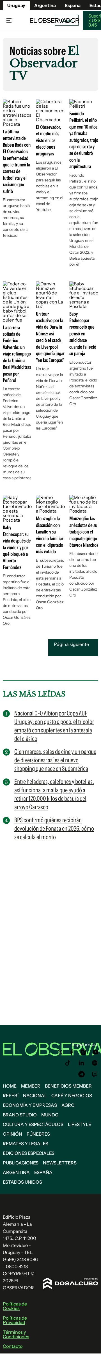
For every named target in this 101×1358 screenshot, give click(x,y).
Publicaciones (20, 1163)
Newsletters (60, 1163)
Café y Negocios (71, 1095)
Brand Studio (20, 1115)
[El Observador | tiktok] (68, 1063)
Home (10, 1086)
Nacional (35, 1095)
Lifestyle (79, 1124)
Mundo (50, 1115)
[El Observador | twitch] (94, 1074)
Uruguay (16, 5)
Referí (11, 1095)
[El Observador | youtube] (95, 1052)
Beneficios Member (68, 1086)
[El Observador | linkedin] (81, 1063)
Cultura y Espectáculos (33, 1124)
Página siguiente (71, 644)
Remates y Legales (25, 1143)
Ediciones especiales (28, 1153)
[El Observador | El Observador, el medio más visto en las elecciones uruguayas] (50, 119)
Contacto (12, 1346)
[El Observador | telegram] (81, 1074)
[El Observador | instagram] (83, 1052)
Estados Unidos (22, 1182)
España (43, 1172)
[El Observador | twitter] (60, 1052)
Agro (68, 1105)
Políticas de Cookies (15, 1306)
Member (30, 1086)
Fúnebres (38, 1134)
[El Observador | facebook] (71, 1052)
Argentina (16, 1172)
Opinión (12, 1134)
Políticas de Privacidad (15, 1320)
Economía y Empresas (30, 1105)
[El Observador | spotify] (94, 1063)
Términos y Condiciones (16, 1334)
